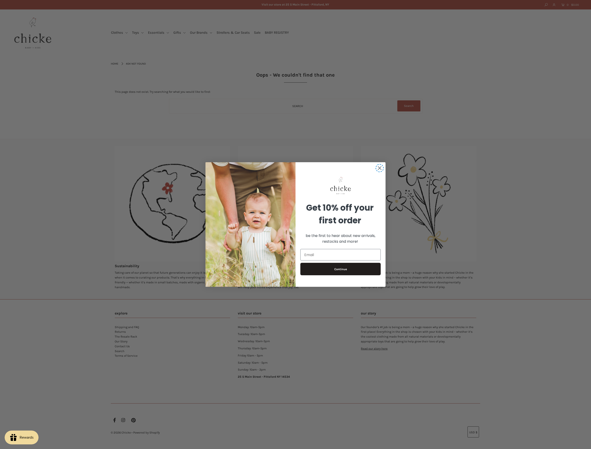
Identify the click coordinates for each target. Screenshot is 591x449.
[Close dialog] (380, 168)
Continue (340, 269)
